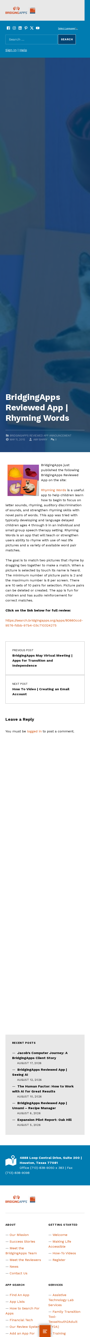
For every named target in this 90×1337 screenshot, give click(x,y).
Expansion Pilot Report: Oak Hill (44, 1120)
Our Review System (25, 1327)
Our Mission (19, 1235)
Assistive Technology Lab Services (61, 1300)
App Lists (17, 1302)
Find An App (19, 1295)
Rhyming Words (53, 490)
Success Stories (22, 1241)
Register (59, 1260)
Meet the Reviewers (25, 1260)
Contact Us (18, 1273)
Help (23, 50)
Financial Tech (21, 1320)
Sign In (11, 50)
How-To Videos (64, 1253)
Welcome (60, 1235)
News (14, 1267)
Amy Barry (40, 439)
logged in (34, 731)
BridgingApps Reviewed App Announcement (41, 435)
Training (59, 1333)
